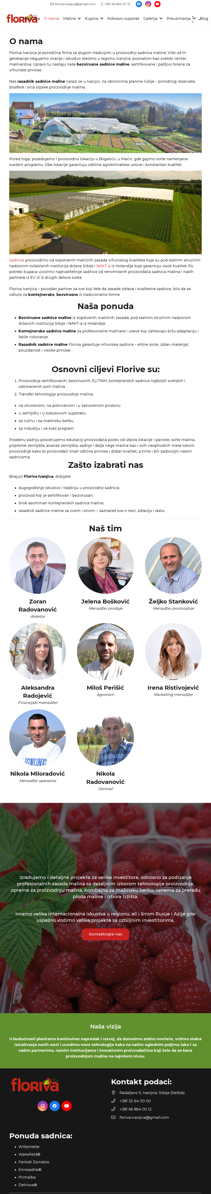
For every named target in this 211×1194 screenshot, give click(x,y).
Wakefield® (29, 1154)
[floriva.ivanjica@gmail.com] (115, 1117)
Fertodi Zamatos (34, 1162)
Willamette (29, 1147)
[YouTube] (157, 4)
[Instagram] (148, 4)
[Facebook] (139, 4)
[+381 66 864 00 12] (115, 1109)
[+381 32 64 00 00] (115, 1101)
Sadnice (16, 260)
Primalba (27, 1177)
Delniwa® (28, 1185)
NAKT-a (103, 266)
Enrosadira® (30, 1169)
